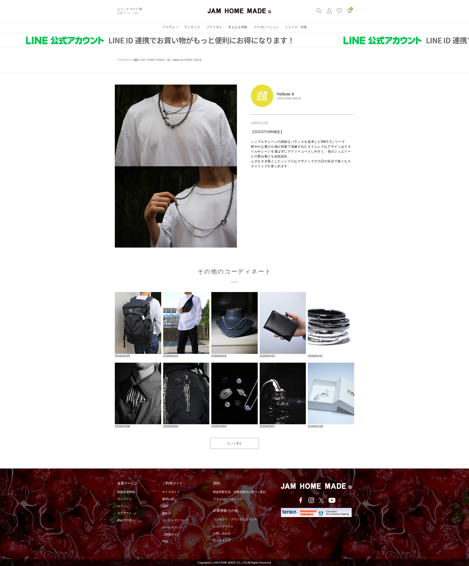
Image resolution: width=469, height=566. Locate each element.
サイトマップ (222, 540)
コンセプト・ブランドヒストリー (235, 519)
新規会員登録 (126, 492)
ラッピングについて (175, 520)
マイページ (124, 499)
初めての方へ (126, 520)
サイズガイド (171, 492)
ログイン (123, 506)
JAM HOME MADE (289, 98)
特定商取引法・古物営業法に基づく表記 (239, 492)
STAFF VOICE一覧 (158, 59)
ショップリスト (223, 526)
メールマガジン (172, 527)
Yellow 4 (285, 94)
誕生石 (166, 513)
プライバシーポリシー (227, 499)
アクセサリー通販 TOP (131, 59)
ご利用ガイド (171, 534)
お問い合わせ (222, 533)
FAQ (165, 541)
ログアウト (124, 513)
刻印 (165, 506)
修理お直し (169, 499)
